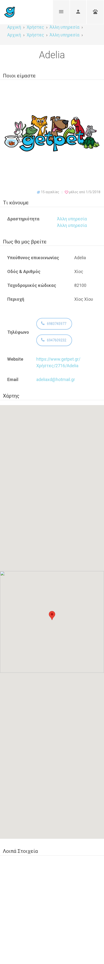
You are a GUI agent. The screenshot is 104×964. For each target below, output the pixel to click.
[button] (52, 617)
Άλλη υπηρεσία (72, 218)
